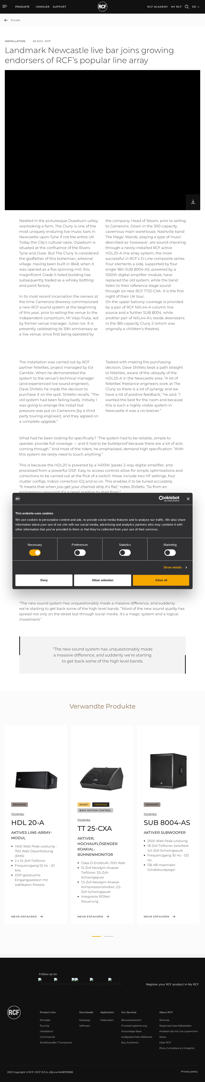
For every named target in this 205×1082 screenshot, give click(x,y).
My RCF (176, 6)
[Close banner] (188, 498)
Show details (173, 567)
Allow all (161, 580)
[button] (96, 936)
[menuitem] (42, 7)
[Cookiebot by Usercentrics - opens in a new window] (161, 499)
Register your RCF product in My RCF (172, 984)
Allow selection (102, 580)
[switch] (80, 552)
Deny (44, 580)
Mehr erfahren (24, 916)
